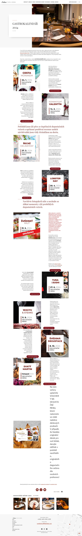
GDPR (13, 526)
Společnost (14, 522)
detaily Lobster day (26, 197)
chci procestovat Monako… (55, 90)
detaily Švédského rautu (55, 270)
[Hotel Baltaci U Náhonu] (9, 2)
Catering (52, 2)
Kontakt (56, 2)
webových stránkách (45, 484)
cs (79, 2)
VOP (13, 527)
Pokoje (33, 2)
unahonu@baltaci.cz (44, 523)
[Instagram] (44, 529)
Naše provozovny (73, 2)
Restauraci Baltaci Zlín (24, 53)
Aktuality (26, 2)
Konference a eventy (40, 2)
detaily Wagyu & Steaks (48, 328)
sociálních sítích (53, 484)
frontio (47, 532)
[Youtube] (46, 529)
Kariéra (13, 523)
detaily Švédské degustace (33, 356)
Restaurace (47, 2)
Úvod (13, 519)
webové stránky (57, 263)
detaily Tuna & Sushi (35, 294)
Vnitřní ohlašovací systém (17, 525)
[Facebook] (41, 529)
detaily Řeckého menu (55, 168)
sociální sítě (59, 265)
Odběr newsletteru (15, 529)
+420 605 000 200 (44, 519)
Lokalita (30, 2)
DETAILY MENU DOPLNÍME (49, 383)
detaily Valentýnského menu (26, 121)
